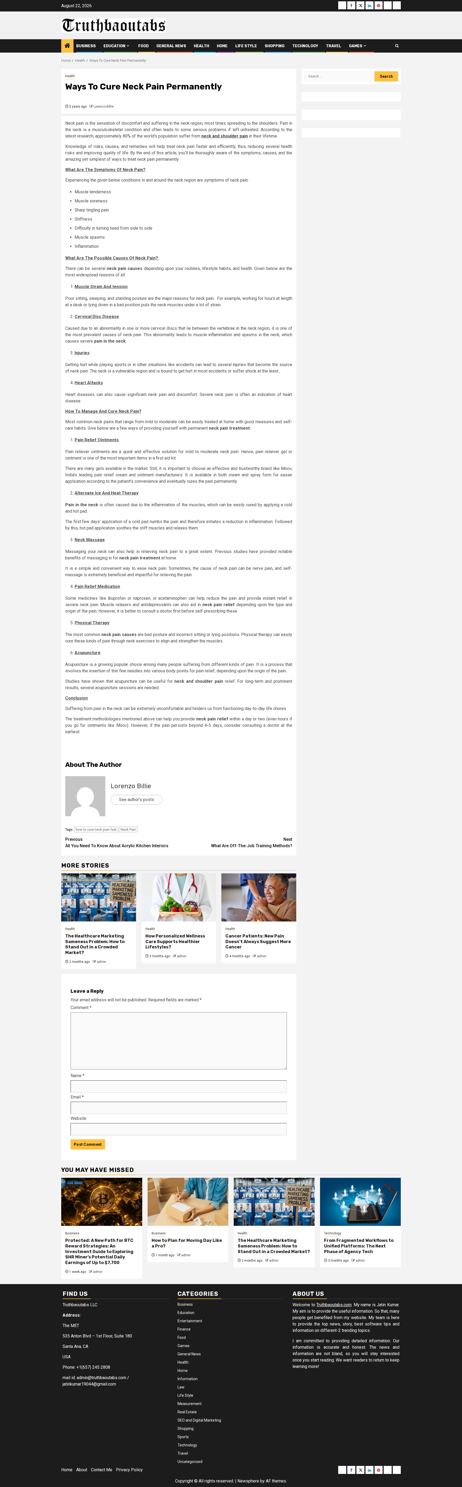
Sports (183, 1437)
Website (78, 1118)
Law (181, 1387)
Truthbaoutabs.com (334, 1304)
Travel (333, 46)
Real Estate (187, 1412)
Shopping (274, 46)
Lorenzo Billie (104, 106)
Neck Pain (128, 829)
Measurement (190, 1404)
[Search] (397, 46)
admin (101, 962)
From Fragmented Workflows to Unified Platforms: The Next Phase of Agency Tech (359, 1246)
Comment (81, 1007)
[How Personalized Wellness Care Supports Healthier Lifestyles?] (178, 897)
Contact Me (101, 1469)
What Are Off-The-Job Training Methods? (251, 842)
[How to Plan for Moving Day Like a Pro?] (188, 1202)
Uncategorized (190, 1461)
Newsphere (248, 1481)
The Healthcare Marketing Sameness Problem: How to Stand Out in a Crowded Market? (95, 944)
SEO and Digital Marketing (199, 1420)
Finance (184, 1329)
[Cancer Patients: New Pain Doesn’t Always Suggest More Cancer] (258, 897)
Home (222, 46)
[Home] (67, 46)
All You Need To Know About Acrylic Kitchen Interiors (116, 842)
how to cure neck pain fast (96, 829)
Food (143, 46)
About (81, 1469)
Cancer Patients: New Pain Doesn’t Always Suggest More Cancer (258, 941)
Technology (305, 46)
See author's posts (136, 799)
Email (77, 1097)
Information (188, 1379)
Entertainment (190, 1321)
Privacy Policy (129, 1469)
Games (355, 46)
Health (201, 46)
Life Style (246, 46)
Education (114, 46)
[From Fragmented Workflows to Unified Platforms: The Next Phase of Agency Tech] (360, 1202)
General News (171, 46)
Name (77, 1075)
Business (86, 46)
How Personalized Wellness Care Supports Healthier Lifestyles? (175, 941)
